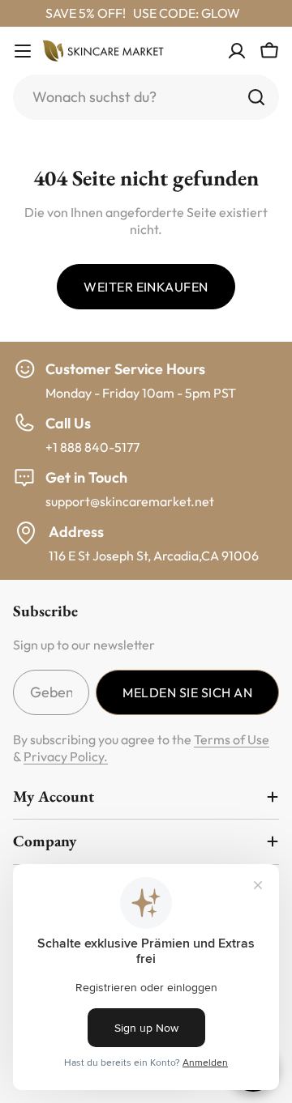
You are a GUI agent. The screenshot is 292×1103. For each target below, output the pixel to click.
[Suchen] (256, 97)
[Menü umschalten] (22, 51)
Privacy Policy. (66, 756)
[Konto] (237, 51)
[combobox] (146, 97)
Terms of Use (231, 739)
